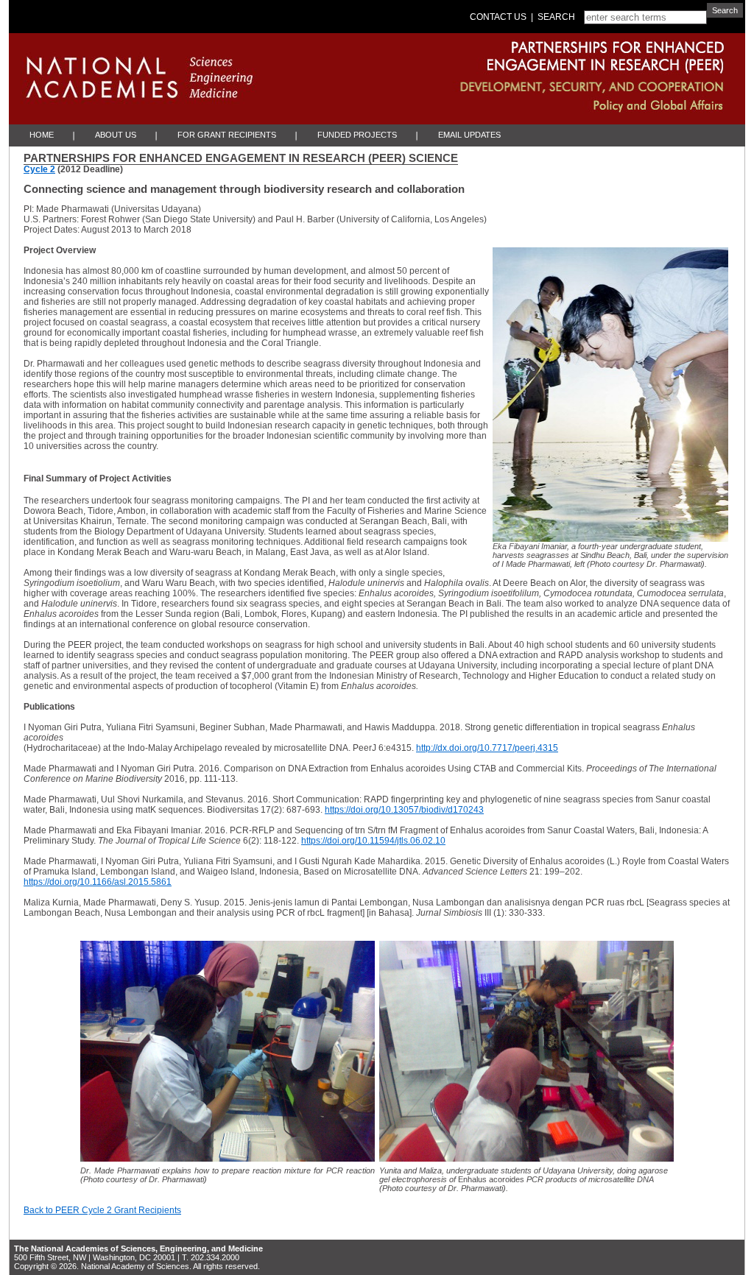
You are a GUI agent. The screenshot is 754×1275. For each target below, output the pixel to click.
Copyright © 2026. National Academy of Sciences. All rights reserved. (137, 1266)
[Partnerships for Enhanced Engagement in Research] (504, 54)
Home (41, 134)
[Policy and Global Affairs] (504, 109)
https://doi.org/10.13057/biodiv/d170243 (404, 810)
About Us (115, 134)
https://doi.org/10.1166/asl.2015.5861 (98, 882)
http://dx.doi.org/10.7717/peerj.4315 (487, 748)
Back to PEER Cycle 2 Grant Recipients (102, 1210)
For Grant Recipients (226, 134)
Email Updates (469, 134)
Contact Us (498, 17)
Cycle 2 (39, 169)
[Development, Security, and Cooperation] (504, 84)
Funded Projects (357, 134)
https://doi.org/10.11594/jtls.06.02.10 (373, 841)
